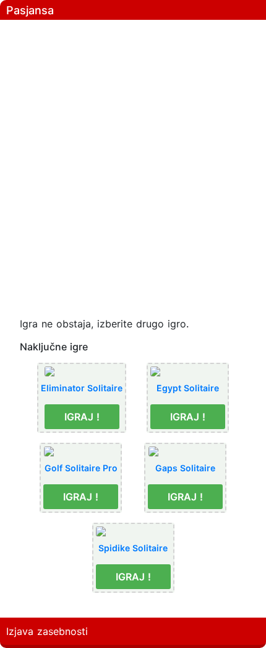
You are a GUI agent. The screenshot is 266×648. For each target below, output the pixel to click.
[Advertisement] (133, 158)
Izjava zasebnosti (47, 631)
